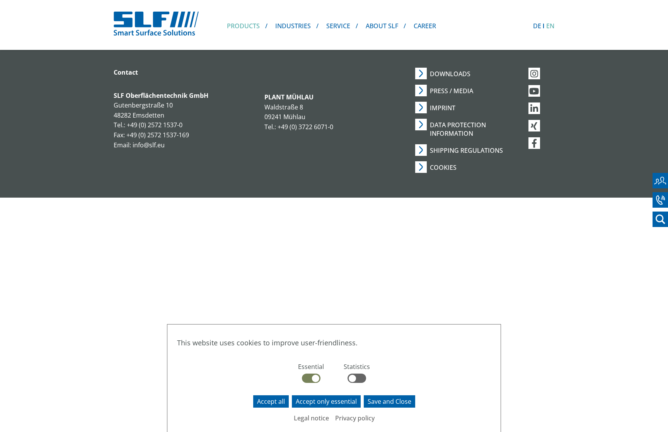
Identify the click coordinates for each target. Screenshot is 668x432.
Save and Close (389, 401)
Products (243, 26)
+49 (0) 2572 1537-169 (157, 135)
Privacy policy (355, 418)
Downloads (450, 74)
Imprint (442, 108)
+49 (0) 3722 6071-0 (305, 127)
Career (425, 26)
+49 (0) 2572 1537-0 (154, 125)
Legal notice (311, 418)
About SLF (382, 26)
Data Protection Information (458, 129)
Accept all (271, 401)
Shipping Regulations (466, 150)
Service (338, 26)
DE (537, 26)
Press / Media (451, 91)
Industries (293, 26)
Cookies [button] (443, 167)
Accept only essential (326, 401)
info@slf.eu (149, 145)
